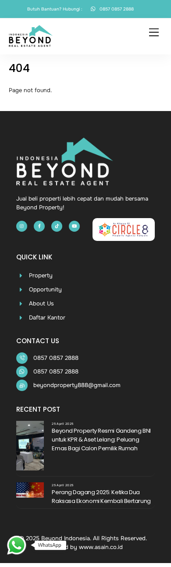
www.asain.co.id (101, 547)
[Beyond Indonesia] (31, 43)
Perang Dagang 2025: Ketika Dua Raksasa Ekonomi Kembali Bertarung (101, 496)
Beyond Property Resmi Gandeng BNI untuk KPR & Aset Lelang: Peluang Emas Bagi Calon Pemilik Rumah (101, 439)
